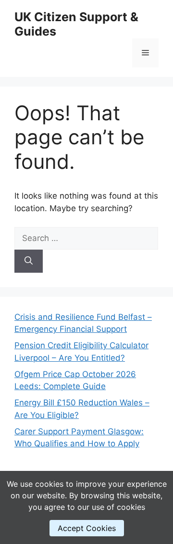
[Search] (28, 261)
